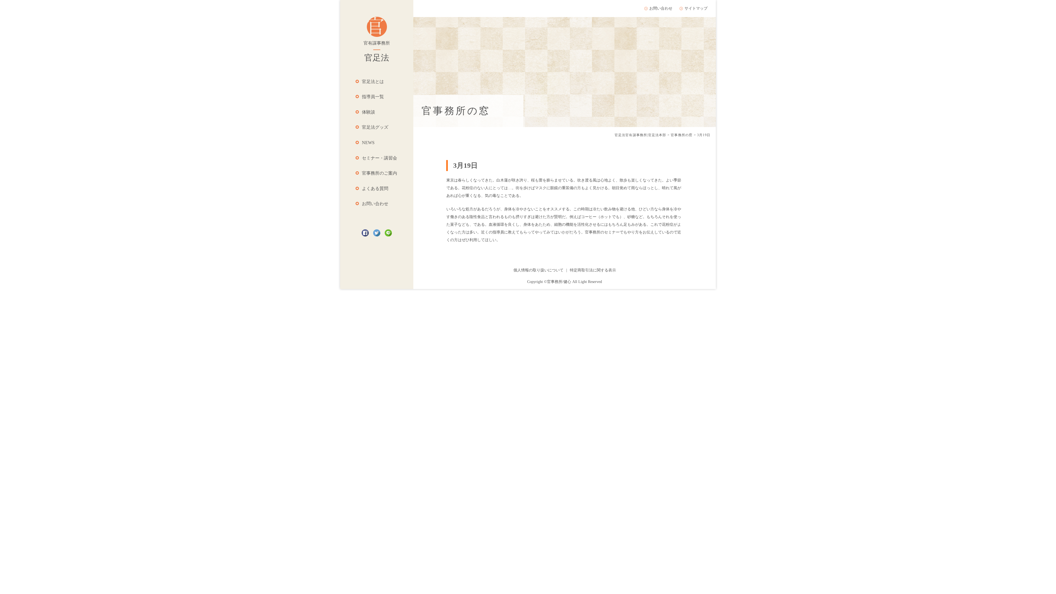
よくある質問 (375, 188)
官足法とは (373, 81)
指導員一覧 (373, 96)
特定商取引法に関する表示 (593, 270)
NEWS (368, 142)
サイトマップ (696, 8)
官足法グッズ (375, 127)
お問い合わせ (375, 203)
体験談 (368, 112)
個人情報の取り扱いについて (538, 270)
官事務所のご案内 (379, 173)
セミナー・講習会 (379, 158)
